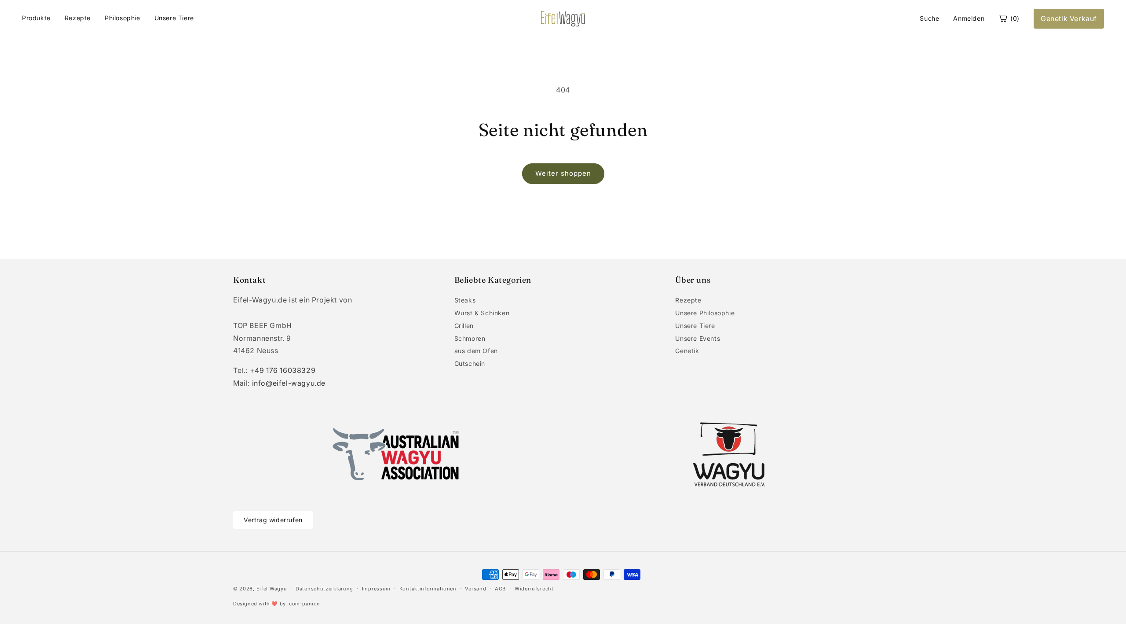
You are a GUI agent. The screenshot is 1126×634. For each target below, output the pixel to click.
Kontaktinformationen (428, 589)
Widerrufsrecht (534, 589)
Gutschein (469, 363)
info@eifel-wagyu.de (288, 383)
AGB (500, 589)
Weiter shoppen (563, 173)
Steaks (465, 300)
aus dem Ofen (476, 350)
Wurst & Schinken (482, 313)
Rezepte (78, 18)
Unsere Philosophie (705, 313)
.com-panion (303, 604)
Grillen (464, 325)
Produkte (36, 18)
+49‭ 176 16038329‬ (283, 370)
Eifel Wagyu (271, 589)
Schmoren (470, 338)
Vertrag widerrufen (273, 519)
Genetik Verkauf (1069, 18)
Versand (475, 589)
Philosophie (122, 18)
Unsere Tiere (174, 18)
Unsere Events (697, 338)
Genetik (687, 350)
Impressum (376, 589)
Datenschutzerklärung (324, 589)
